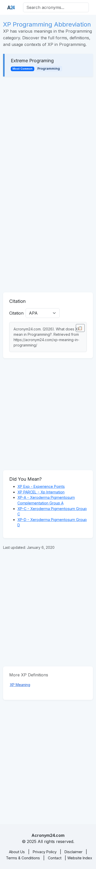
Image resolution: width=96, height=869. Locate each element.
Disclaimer (73, 852)
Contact (54, 858)
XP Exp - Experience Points (41, 486)
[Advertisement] (48, 132)
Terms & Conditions (23, 858)
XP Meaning (20, 684)
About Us (17, 852)
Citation (16, 313)
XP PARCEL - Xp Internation (41, 492)
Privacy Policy (45, 852)
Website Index (79, 858)
